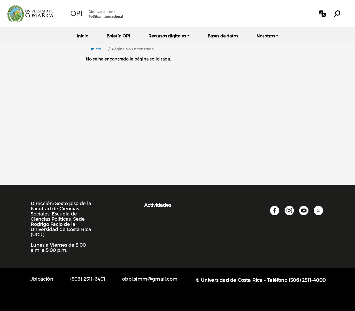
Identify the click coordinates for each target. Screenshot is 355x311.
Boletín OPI (118, 35)
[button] (322, 13)
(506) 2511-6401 (88, 278)
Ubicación (41, 278)
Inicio (82, 35)
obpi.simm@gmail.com (150, 278)
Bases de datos (223, 35)
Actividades (157, 204)
